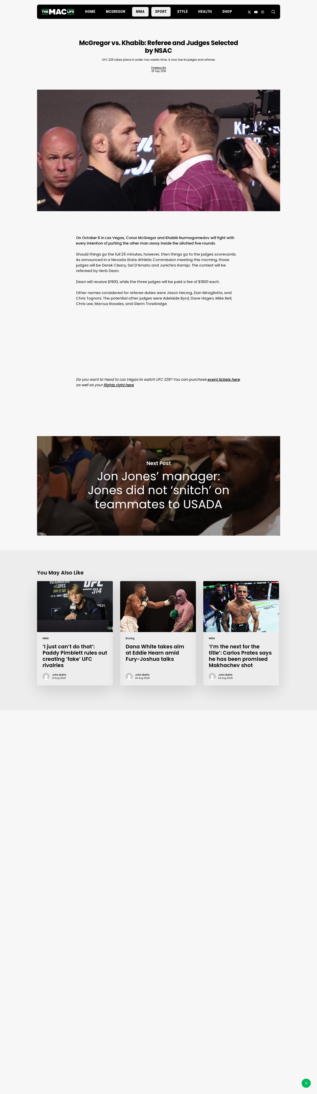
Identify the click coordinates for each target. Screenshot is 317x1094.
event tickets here (223, 379)
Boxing (130, 638)
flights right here (118, 385)
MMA (46, 638)
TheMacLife (158, 68)
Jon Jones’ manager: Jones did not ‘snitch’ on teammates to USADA (158, 486)
